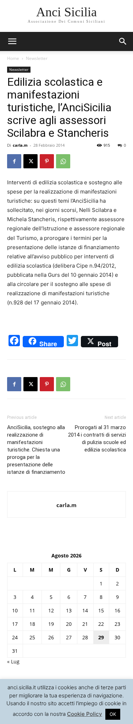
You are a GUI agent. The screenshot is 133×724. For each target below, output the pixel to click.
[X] (30, 161)
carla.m (20, 145)
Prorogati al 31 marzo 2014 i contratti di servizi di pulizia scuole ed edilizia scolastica (97, 438)
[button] (123, 41)
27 (69, 637)
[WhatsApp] (63, 161)
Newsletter (37, 58)
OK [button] (113, 714)
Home (13, 58)
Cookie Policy (84, 714)
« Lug (13, 661)
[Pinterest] (47, 161)
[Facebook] (14, 161)
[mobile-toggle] (12, 41)
